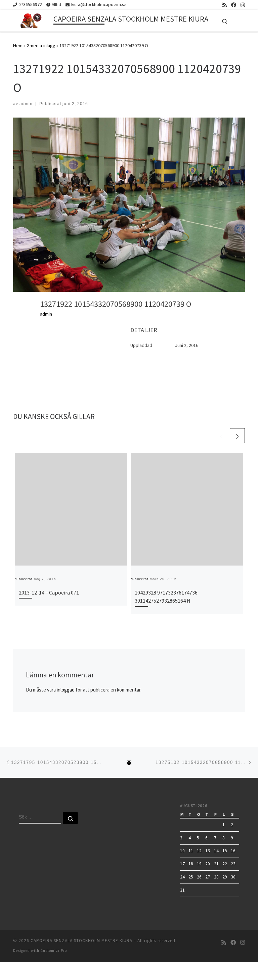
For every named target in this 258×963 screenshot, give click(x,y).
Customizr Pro (53, 950)
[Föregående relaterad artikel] (221, 435)
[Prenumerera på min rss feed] (224, 5)
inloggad (66, 689)
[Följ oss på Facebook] (233, 5)
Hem (18, 45)
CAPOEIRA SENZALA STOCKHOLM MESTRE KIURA (81, 940)
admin (26, 103)
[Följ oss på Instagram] (243, 5)
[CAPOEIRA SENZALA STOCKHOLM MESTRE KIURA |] (32, 20)
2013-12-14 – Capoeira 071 (49, 592)
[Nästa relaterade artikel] (237, 435)
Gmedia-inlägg (41, 45)
